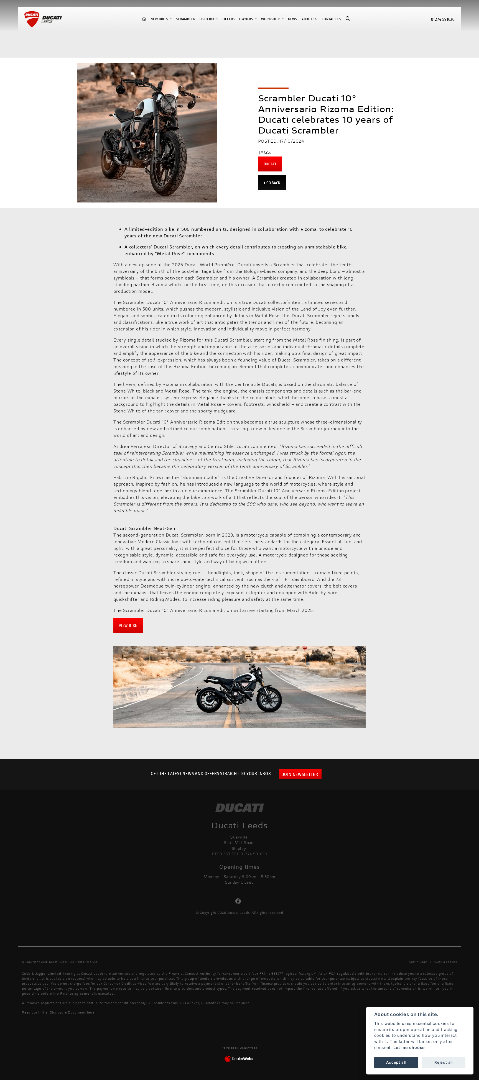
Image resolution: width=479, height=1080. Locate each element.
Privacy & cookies (444, 962)
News (292, 19)
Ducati (270, 163)
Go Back (273, 182)
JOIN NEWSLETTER (300, 774)
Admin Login (418, 962)
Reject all (443, 1062)
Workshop (271, 19)
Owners (246, 19)
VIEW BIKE (128, 625)
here (91, 1012)
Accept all (396, 1062)
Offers (229, 19)
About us (309, 19)
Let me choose (409, 1047)
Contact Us (331, 19)
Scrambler (185, 19)
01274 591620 (443, 19)
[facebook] (239, 901)
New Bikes (160, 19)
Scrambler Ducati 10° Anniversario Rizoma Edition (177, 302)
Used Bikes (209, 19)
